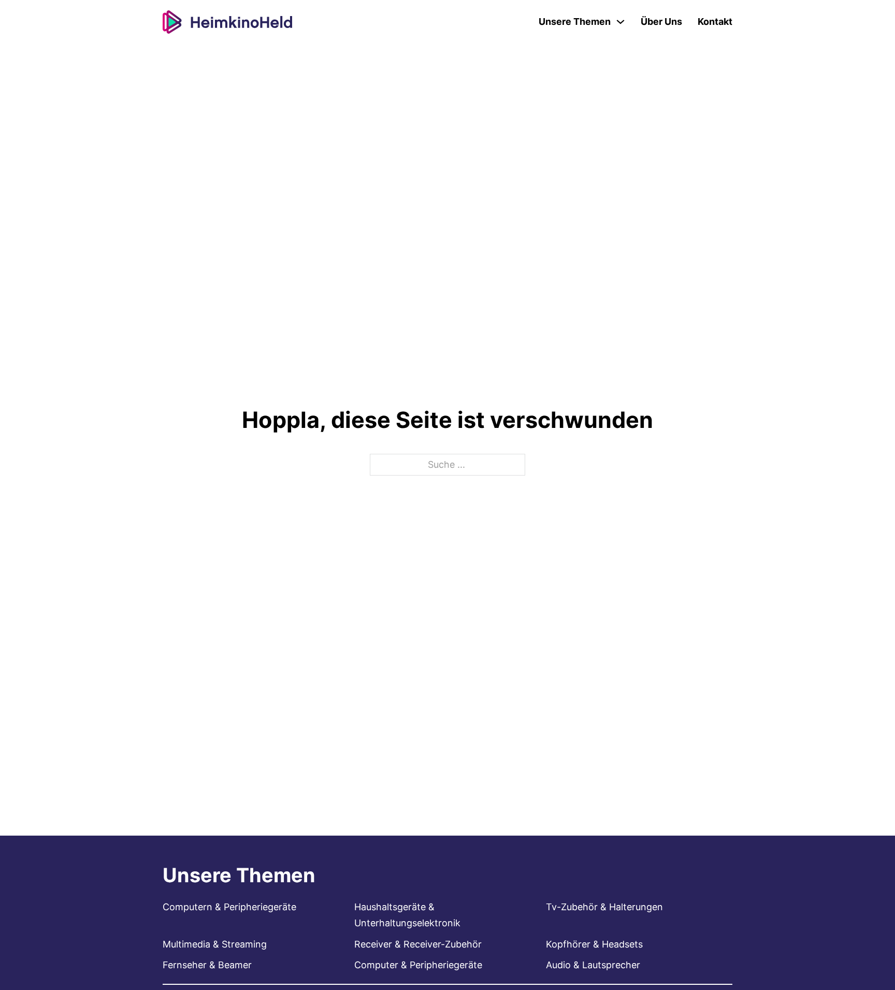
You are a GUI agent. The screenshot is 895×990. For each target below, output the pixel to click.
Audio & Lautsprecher (593, 964)
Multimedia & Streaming (215, 944)
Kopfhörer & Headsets (594, 944)
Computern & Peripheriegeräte (229, 906)
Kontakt (715, 21)
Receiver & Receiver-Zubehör (418, 944)
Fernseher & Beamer (207, 964)
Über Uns (661, 21)
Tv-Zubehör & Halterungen (604, 906)
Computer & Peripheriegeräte (418, 964)
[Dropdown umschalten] (620, 21)
